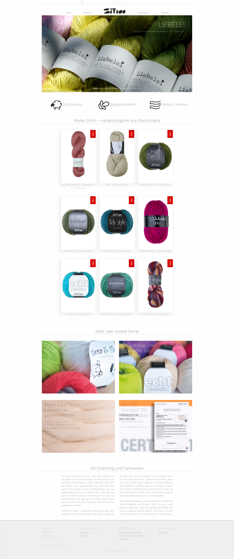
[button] (46, 53)
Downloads (143, 12)
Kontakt (165, 12)
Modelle (87, 12)
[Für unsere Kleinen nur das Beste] (78, 367)
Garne (69, 12)
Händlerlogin (117, 2)
